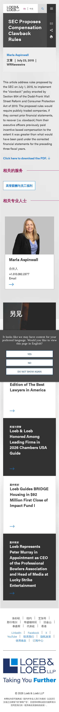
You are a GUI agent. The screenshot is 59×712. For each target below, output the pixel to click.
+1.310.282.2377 (19, 274)
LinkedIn (16, 633)
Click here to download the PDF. (25, 158)
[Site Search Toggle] (42, 8)
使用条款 (21, 640)
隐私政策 (45, 636)
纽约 (29, 618)
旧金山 (47, 622)
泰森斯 (16, 626)
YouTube (12, 636)
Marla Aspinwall (18, 55)
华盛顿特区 (30, 622)
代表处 (31, 626)
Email (12, 278)
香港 (44, 626)
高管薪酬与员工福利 (19, 185)
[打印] (51, 37)
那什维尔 (12, 622)
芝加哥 (42, 618)
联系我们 (28, 636)
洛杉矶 (16, 618)
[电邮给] (51, 23)
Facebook (33, 633)
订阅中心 (38, 640)
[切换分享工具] (51, 30)
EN (24, 8)
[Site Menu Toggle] (51, 8)
